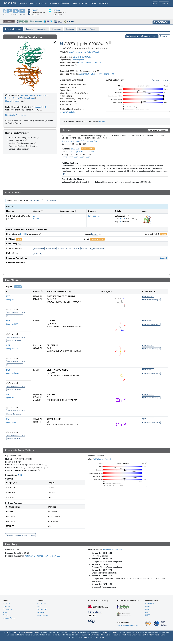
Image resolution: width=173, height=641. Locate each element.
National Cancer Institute (128, 632)
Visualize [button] (43, 3)
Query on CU (11, 422)
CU (7, 419)
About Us (6, 603)
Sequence (70, 29)
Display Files (133, 36)
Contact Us (41, 603)
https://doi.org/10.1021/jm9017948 (80, 151)
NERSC (72, 637)
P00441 (23, 234)
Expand (163, 258)
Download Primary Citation (157, 130)
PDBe (147, 606)
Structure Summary (13, 29)
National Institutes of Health (68, 635)
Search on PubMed (88, 149)
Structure (29, 29)
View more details (67, 111)
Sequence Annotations (38, 95)
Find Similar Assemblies (15, 115)
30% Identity (38, 248)
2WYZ (70, 157)
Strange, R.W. (97, 73)
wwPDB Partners (152, 600)
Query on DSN (12, 324)
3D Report (156, 80)
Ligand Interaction (12, 101)
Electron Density (12, 98)
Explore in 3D (40, 107)
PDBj (147, 609)
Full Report (165, 80)
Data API (165, 36)
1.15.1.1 (121, 218)
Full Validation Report (102, 459)
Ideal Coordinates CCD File (16, 312)
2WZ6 (88, 157)
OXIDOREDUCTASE (82, 56)
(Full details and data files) (112, 549)
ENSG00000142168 (97, 239)
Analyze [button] (54, 3)
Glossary (40, 612)
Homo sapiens (78, 59)
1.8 (120, 221)
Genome (82, 29)
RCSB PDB (10, 3)
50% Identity (50, 248)
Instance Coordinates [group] (14, 316)
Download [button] (65, 3)
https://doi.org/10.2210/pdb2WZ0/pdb (84, 52)
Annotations (42, 29)
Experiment (56, 29)
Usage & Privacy (9, 618)
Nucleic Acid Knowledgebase (127, 625)
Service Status (42, 615)
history (102, 121)
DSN (8, 320)
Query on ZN (11, 397)
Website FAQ (42, 609)
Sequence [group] (34, 200)
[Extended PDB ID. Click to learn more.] (110, 42)
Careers (94, 3)
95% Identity (85, 248)
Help (155, 3)
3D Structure (51, 200)
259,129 (35, 10)
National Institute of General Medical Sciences (35, 635)
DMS (8, 369)
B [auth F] (37, 218)
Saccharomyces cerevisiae (89, 62)
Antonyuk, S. (84, 73)
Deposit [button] (22, 3)
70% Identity (62, 248)
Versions (93, 29)
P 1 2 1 (21, 475)
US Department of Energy (89, 632)
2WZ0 (76, 157)
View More (67, 174)
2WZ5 (82, 157)
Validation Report (27, 98)
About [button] (84, 3)
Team (5, 612)
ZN (7, 394)
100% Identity (97, 248)
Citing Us (6, 606)
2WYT (64, 157)
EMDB (147, 615)
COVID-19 (103, 3)
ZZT (8, 296)
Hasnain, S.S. (109, 73)
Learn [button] (75, 3)
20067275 (75, 148)
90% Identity (73, 248)
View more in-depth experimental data (20, 535)
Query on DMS (12, 373)
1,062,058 (56, 10)
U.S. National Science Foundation (51, 632)
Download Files (149, 36)
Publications (7, 609)
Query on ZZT (12, 299)
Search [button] (32, 3)
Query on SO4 (12, 348)
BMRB (147, 612)
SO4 (8, 345)
